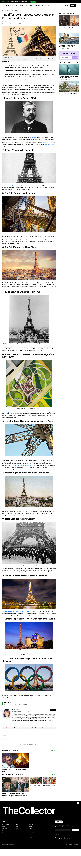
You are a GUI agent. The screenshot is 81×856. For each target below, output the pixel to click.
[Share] (49, 58)
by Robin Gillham (5, 797)
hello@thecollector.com (60, 834)
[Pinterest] (73, 838)
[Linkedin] (33, 727)
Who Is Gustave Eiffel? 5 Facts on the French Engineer (15, 704)
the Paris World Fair (49, 144)
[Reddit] (39, 728)
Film (15, 830)
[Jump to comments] (41, 58)
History (3, 826)
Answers (16, 10)
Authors (30, 828)
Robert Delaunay (18, 412)
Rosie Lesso (15, 709)
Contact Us (31, 837)
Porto (51, 141)
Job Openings (32, 835)
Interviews (4, 835)
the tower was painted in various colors (27, 465)
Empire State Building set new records (29, 615)
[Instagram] (70, 838)
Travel (3, 832)
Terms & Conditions (68, 844)
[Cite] (53, 58)
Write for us (73, 5)
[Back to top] (78, 803)
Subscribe (33, 1)
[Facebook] (35, 727)
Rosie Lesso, (9, 59)
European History (9, 10)
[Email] (46, 727)
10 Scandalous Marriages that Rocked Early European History (49, 786)
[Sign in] (78, 5)
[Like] (6, 728)
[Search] (65, 5)
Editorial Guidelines (33, 832)
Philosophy (4, 830)
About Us (31, 824)
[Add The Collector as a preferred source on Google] (59, 821)
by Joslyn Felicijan (46, 788)
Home (3, 10)
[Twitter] (37, 727)
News (16, 832)
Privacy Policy (76, 844)
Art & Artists (4, 828)
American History (67, 79)
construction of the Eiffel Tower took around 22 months (18, 185)
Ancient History (5, 824)
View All (53, 750)
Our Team (31, 830)
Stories (16, 828)
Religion (16, 824)
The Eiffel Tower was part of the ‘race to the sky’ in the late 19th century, (19, 611)
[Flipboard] (44, 728)
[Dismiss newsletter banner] (78, 2)
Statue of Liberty (46, 142)
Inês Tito (61, 48)
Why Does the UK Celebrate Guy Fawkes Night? (14, 770)
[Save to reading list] (45, 58)
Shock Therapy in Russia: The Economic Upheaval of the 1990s (14, 795)
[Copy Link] (42, 728)
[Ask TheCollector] (37, 58)
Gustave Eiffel (33, 137)
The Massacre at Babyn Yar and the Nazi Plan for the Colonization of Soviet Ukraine (36, 786)
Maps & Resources (18, 835)
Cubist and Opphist (6, 412)
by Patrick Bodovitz (33, 788)
